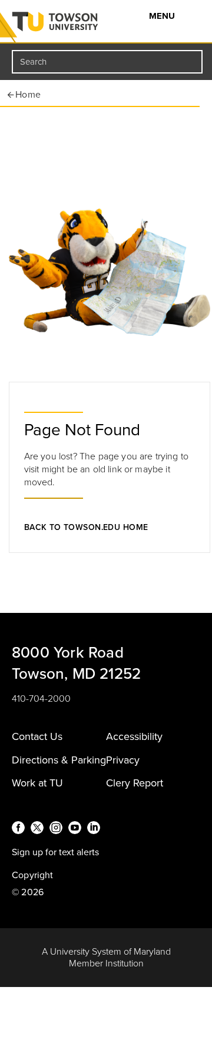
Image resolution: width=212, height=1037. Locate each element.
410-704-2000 (41, 699)
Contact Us (37, 736)
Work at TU (37, 782)
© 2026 (28, 892)
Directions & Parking (59, 759)
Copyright (33, 875)
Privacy (123, 759)
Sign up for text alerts (55, 852)
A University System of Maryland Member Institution (106, 957)
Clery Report (134, 782)
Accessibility (134, 736)
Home (28, 95)
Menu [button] (163, 16)
